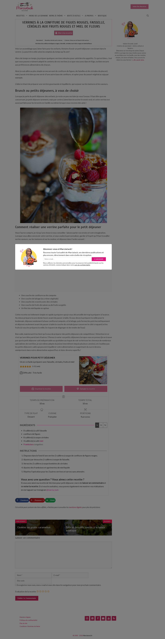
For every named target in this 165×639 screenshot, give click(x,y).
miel (41, 441)
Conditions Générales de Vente (30, 626)
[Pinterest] (92, 618)
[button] (147, 15)
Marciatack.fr (87, 635)
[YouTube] (108, 618)
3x (105, 425)
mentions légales (75, 507)
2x (101, 425)
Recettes (20, 15)
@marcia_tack (52, 490)
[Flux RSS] (114, 618)
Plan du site (23, 623)
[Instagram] (87, 618)
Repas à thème (56, 15)
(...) (133, 60)
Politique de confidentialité (28, 620)
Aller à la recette (64, 33)
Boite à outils (73, 15)
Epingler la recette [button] (87, 389)
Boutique (102, 15)
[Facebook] (98, 618)
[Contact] (103, 618)
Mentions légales (25, 617)
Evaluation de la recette (25, 591)
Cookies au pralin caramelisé (33, 527)
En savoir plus (139, 60)
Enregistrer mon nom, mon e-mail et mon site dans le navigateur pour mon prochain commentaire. (59, 585)
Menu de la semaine (38, 15)
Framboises (28, 444)
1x (97, 425)
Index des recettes (139, 7)
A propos (89, 15)
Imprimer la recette (43, 389)
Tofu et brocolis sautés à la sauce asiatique (85, 529)
